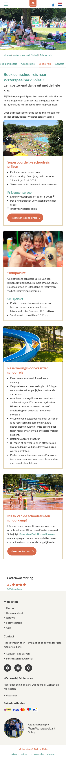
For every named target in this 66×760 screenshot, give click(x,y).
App (8, 627)
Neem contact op (20, 551)
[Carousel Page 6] (40, 152)
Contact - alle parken (18, 653)
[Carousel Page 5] (36, 152)
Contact (59, 63)
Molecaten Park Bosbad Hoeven (37, 534)
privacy (15, 754)
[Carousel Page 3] (30, 152)
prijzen (24, 754)
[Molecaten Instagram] (18, 668)
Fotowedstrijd (14, 622)
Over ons (11, 608)
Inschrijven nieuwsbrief (19, 658)
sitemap (51, 754)
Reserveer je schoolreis (24, 217)
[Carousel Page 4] (33, 152)
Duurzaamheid (14, 612)
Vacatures (11, 695)
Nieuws (10, 617)
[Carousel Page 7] (43, 152)
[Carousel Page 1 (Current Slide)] (23, 152)
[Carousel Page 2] (26, 152)
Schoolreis (45, 63)
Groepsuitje (28, 63)
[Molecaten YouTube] (28, 668)
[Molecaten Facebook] (7, 668)
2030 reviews (14, 589)
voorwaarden (37, 754)
